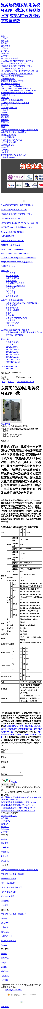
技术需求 (5, 150)
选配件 (8, 313)
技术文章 (5, 152)
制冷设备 (5, 105)
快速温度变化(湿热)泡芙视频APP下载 (16, 66)
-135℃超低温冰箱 (13, 362)
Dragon (4, 112)
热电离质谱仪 (11, 281)
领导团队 (5, 43)
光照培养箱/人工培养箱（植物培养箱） (22, 303)
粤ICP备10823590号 (13, 990)
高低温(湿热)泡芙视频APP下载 (14, 63)
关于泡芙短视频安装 (9, 58)
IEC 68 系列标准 (8, 137)
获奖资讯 (5, 122)
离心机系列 (10, 315)
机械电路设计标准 (8, 941)
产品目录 (5, 110)
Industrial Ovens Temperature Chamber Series (18, 90)
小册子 (4, 918)
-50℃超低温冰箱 (13, 352)
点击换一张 (16, 782)
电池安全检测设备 (8, 135)
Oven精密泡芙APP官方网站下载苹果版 (17, 61)
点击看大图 (6, 424)
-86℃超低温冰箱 (13, 357)
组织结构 (5, 53)
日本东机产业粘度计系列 (16, 318)
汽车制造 (5, 980)
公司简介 (5, 38)
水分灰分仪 (10, 293)
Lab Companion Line (9, 108)
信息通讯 (5, 976)
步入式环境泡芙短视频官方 (12, 76)
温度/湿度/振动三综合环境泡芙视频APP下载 (19, 71)
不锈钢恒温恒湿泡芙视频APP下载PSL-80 (18, 811)
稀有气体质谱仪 (12, 278)
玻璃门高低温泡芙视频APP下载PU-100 (17, 805)
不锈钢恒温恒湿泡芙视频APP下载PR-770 (18, 808)
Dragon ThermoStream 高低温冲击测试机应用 (19, 130)
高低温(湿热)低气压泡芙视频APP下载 (16, 74)
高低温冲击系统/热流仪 (15, 286)
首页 (3, 36)
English (12, 157)
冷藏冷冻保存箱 (12, 342)
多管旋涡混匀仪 (12, 308)
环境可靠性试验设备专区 (11, 140)
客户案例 (5, 117)
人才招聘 (5, 56)
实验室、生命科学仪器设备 (12, 100)
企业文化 (5, 51)
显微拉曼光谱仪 (12, 296)
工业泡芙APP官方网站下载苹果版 (15, 103)
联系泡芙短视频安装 (17, 155)
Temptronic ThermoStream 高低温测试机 (17, 93)
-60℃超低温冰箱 (13, 354)
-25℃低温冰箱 (12, 347)
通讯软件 (5, 923)
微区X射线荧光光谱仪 (15, 283)
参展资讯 (5, 125)
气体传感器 (10, 291)
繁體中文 (5, 157)
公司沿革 (5, 48)
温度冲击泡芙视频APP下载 (12, 69)
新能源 (4, 954)
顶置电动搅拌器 (12, 310)
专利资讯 (5, 120)
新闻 (3, 127)
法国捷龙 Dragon (8, 95)
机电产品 (5, 958)
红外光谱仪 (10, 273)
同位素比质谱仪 (12, 276)
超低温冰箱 (10, 320)
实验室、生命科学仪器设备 (12, 300)
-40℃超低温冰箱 (13, 349)
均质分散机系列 (12, 323)
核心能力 (5, 115)
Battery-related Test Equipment (12, 86)
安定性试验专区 (7, 145)
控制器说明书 (6, 936)
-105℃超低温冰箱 (13, 359)
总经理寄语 (6, 46)
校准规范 (5, 932)
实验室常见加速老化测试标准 (13, 132)
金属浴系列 (10, 325)
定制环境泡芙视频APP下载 (12, 81)
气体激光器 (10, 288)
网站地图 (5, 1007)
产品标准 (5, 927)
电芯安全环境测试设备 (10, 84)
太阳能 (4, 967)
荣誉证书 (5, 41)
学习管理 (5, 147)
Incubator (9, 368)
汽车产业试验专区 (8, 142)
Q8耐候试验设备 (8, 79)
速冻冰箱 (9, 344)
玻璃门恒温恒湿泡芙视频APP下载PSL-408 (18, 802)
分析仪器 (5, 98)
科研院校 (5, 971)
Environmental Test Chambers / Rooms (16, 88)
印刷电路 (5, 963)
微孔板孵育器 (11, 305)
